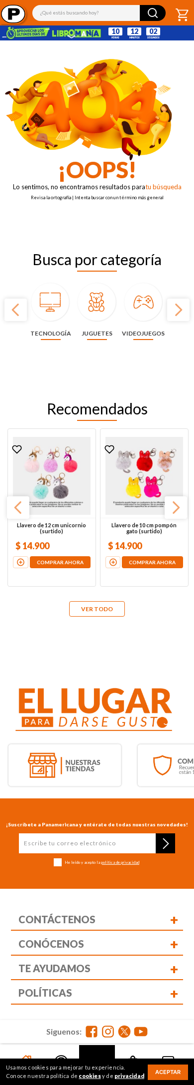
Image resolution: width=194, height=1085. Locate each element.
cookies (89, 1076)
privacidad (129, 1076)
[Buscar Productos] (153, 13)
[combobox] (99, 13)
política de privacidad (120, 862)
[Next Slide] (178, 310)
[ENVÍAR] (165, 843)
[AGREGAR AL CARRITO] (20, 562)
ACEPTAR (168, 1072)
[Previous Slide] (15, 310)
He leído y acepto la (102, 862)
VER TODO (97, 609)
